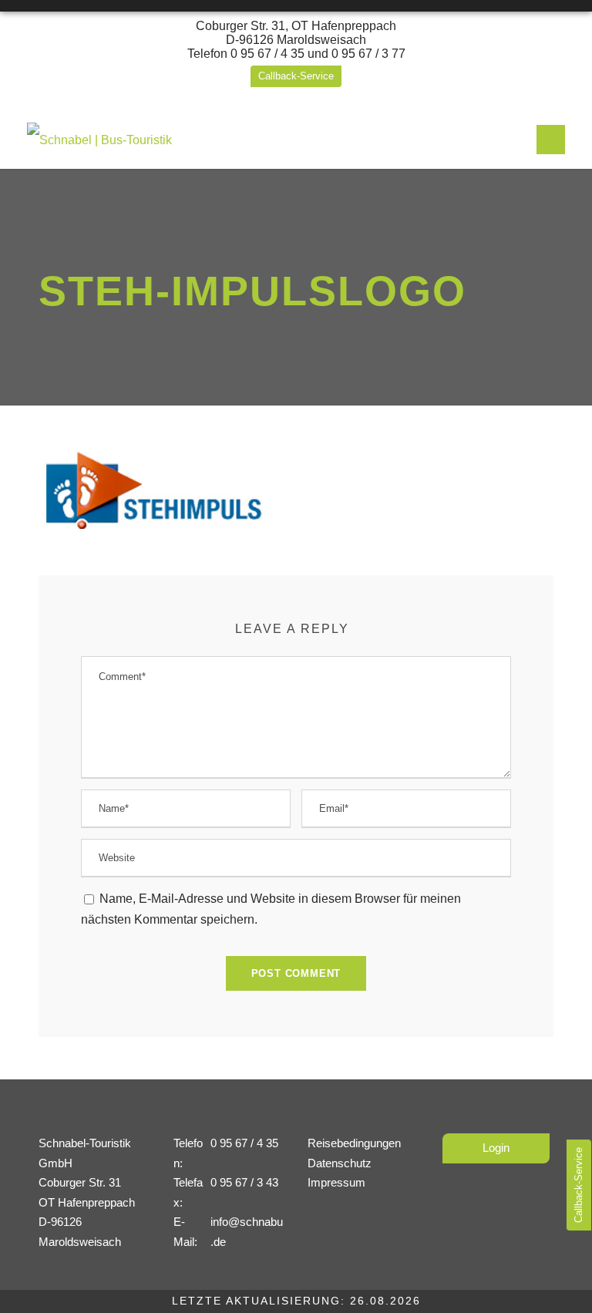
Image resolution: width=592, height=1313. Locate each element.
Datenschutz (340, 1163)
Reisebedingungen (354, 1143)
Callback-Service (296, 76)
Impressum (336, 1182)
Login (496, 1147)
